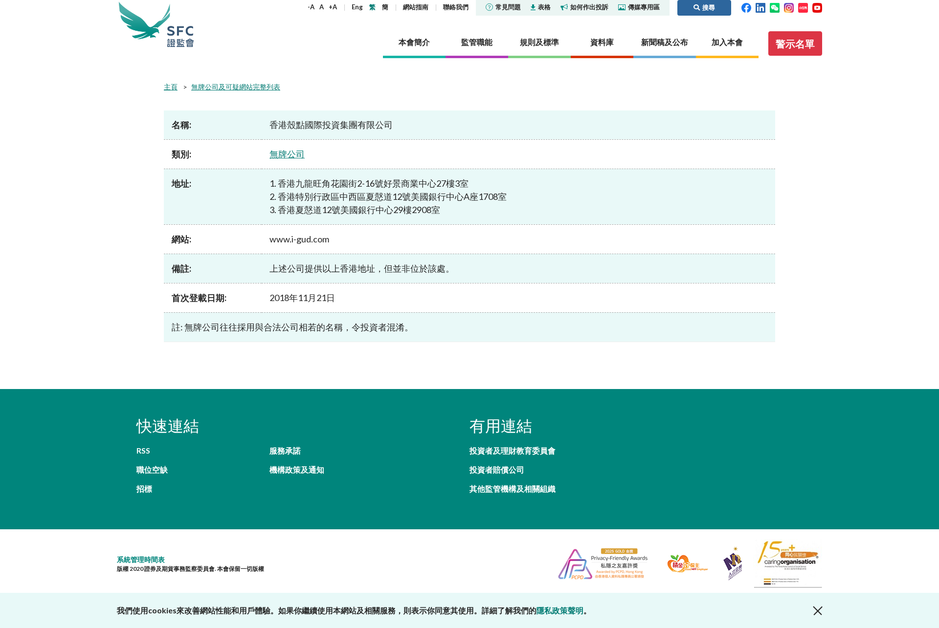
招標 (144, 488)
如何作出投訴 (589, 7)
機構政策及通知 (296, 469)
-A (311, 7)
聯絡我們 (456, 7)
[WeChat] (775, 7)
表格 (544, 7)
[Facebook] (746, 7)
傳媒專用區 (644, 7)
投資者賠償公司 (497, 469)
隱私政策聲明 (560, 610)
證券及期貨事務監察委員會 (180, 24)
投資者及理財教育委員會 (513, 450)
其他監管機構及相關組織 (513, 488)
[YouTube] (817, 7)
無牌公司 (287, 154)
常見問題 (508, 7)
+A (333, 7)
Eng (357, 7)
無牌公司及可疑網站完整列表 (235, 87)
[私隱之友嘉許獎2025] (598, 562)
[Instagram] (789, 7)
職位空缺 (152, 469)
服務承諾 (285, 450)
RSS (143, 450)
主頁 (171, 87)
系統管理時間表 (141, 559)
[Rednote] (803, 7)
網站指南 (415, 7)
